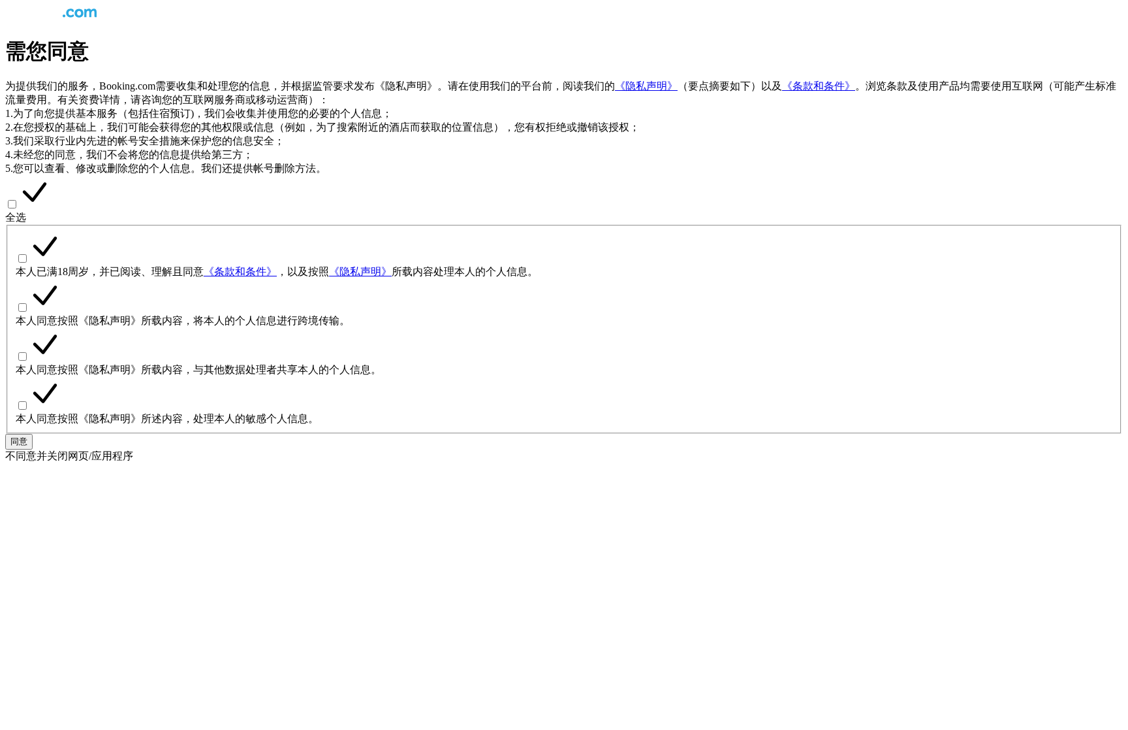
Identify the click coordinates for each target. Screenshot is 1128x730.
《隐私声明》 (646, 85)
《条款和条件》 (818, 85)
